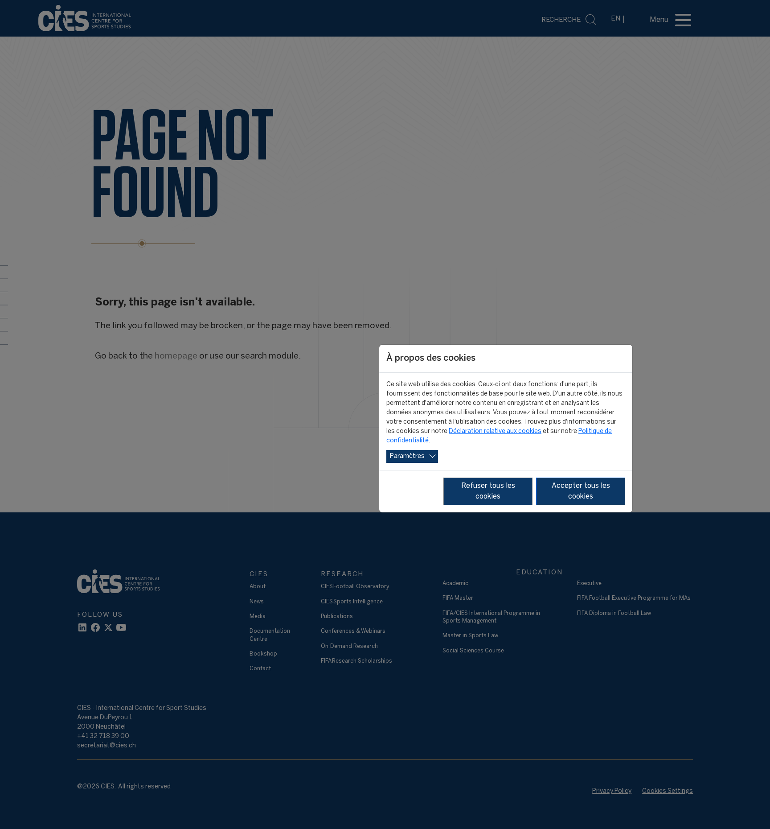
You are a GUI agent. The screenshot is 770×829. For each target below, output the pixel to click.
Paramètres (407, 456)
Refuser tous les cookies (488, 491)
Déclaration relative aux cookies (495, 431)
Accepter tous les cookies (581, 491)
